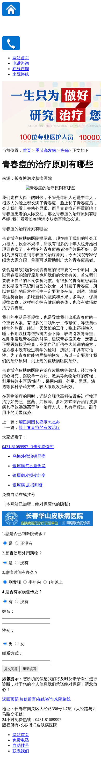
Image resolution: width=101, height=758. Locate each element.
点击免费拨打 (28, 446)
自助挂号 (20, 745)
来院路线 (20, 74)
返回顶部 (10, 699)
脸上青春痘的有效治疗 (39, 427)
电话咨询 (20, 63)
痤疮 (65, 150)
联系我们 (20, 751)
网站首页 (20, 58)
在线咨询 (20, 68)
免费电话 (20, 740)
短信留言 (27, 699)
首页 (27, 150)
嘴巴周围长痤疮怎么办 (39, 422)
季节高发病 (45, 150)
